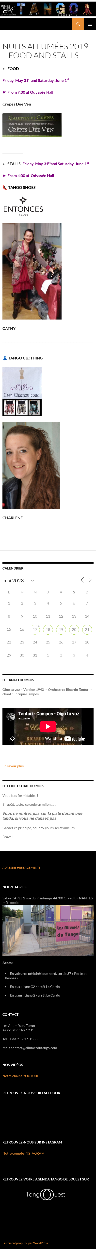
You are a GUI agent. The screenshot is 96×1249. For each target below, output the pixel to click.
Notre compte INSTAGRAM (23, 1153)
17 (35, 629)
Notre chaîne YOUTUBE (20, 1076)
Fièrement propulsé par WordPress (25, 1243)
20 (74, 629)
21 (87, 629)
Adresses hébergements (21, 867)
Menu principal (90, 24)
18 (48, 629)
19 (61, 629)
